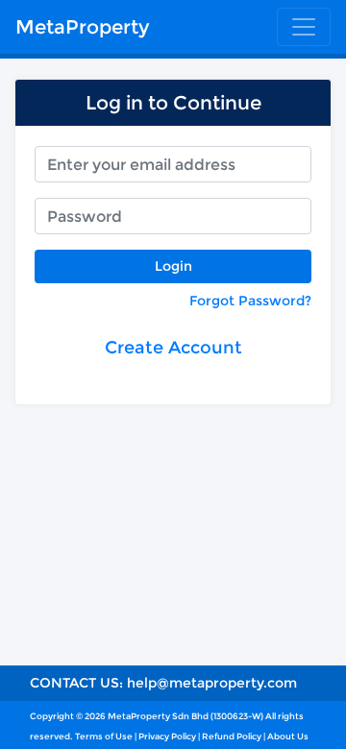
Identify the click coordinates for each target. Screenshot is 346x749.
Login (173, 266)
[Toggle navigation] (304, 27)
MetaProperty (82, 26)
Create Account (173, 347)
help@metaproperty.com (212, 682)
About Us (288, 736)
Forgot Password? (250, 300)
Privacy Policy (167, 736)
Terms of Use (104, 736)
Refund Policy (231, 736)
